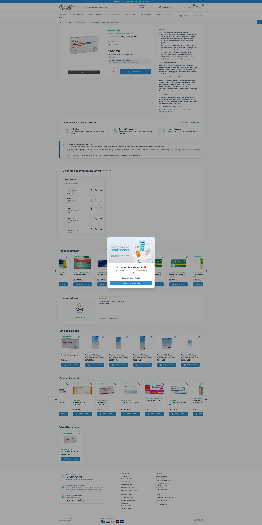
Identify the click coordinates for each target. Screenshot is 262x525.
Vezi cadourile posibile (131, 283)
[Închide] (151, 240)
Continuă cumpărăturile (131, 278)
